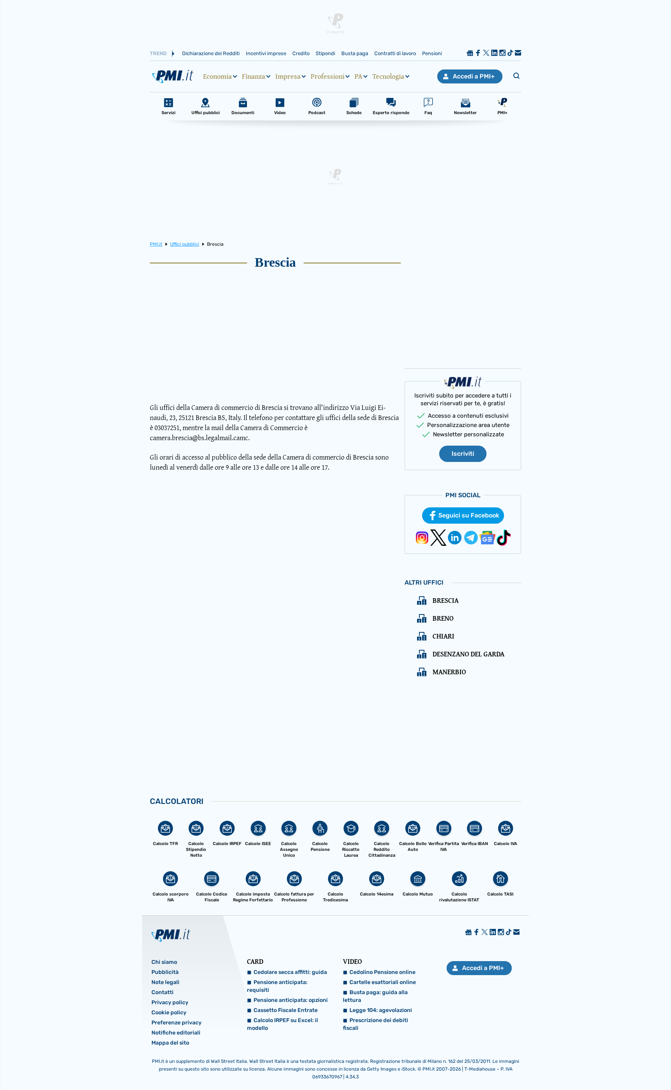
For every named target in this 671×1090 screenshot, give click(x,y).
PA (358, 76)
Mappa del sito (170, 1043)
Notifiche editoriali (175, 1032)
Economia (217, 76)
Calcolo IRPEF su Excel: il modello (282, 1024)
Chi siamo (164, 962)
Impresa (288, 76)
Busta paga (354, 53)
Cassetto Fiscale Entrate (286, 1010)
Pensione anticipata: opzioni (291, 1000)
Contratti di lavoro (395, 53)
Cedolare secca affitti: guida (290, 972)
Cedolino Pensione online (382, 972)
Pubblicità (165, 972)
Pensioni (432, 53)
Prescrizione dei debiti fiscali (375, 1024)
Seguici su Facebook (468, 515)
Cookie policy (168, 1012)
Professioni (327, 76)
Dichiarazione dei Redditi (211, 53)
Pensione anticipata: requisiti (277, 986)
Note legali (165, 982)
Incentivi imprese (266, 53)
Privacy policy (169, 1002)
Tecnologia (388, 76)
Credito (300, 53)
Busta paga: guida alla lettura (375, 996)
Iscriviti (463, 453)
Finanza (253, 76)
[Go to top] (579, 1064)
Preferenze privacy (176, 1022)
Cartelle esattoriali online (382, 982)
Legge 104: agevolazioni (380, 1010)
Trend (158, 53)
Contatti (162, 992)
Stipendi (325, 53)
